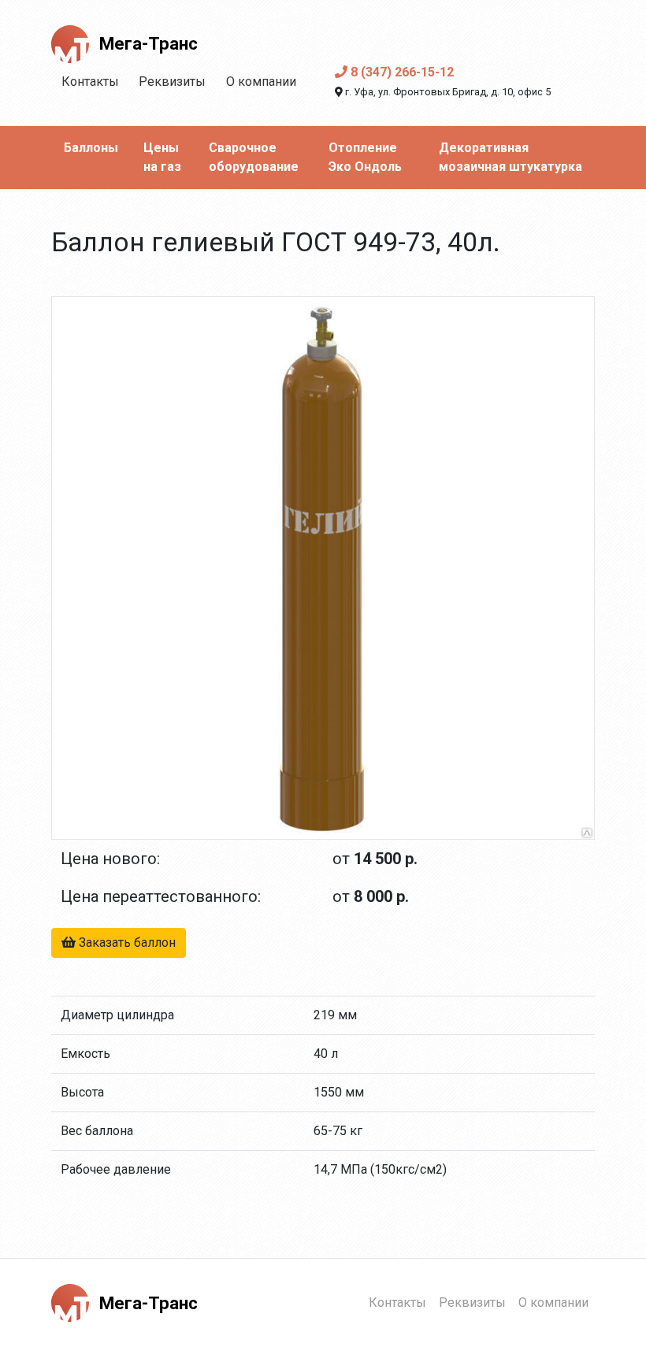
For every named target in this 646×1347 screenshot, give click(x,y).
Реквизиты (172, 81)
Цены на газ (162, 157)
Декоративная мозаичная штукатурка (510, 157)
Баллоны (91, 147)
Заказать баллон (126, 942)
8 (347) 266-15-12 (400, 72)
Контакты (90, 81)
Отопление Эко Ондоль (365, 157)
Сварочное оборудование (254, 157)
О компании (261, 81)
